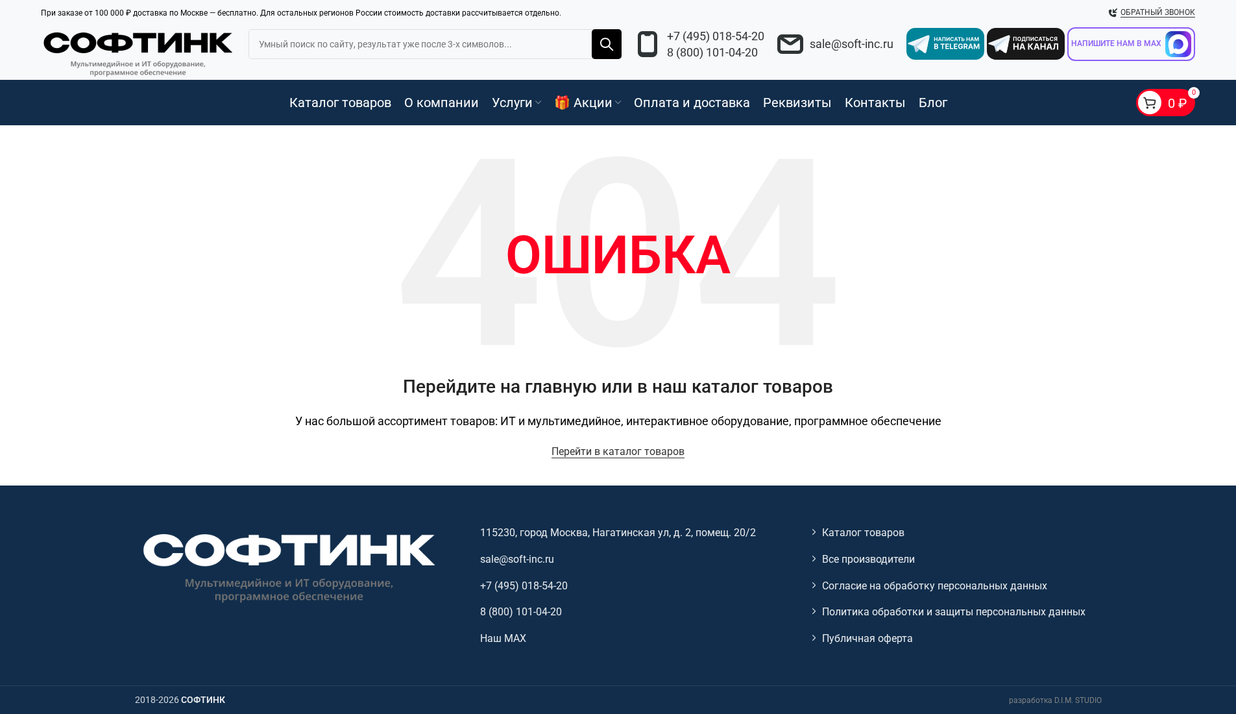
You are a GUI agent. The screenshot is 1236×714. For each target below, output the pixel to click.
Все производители (868, 559)
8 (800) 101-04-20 (712, 52)
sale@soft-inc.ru (851, 44)
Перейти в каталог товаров (618, 451)
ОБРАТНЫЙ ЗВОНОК (1158, 12)
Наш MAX (503, 638)
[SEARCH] (607, 44)
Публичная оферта (867, 638)
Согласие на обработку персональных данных (934, 586)
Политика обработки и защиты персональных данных (953, 612)
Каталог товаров (863, 532)
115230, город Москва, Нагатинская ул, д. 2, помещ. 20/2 (618, 532)
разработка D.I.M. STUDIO (1055, 700)
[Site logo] (138, 51)
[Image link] (287, 567)
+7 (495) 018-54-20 (715, 36)
